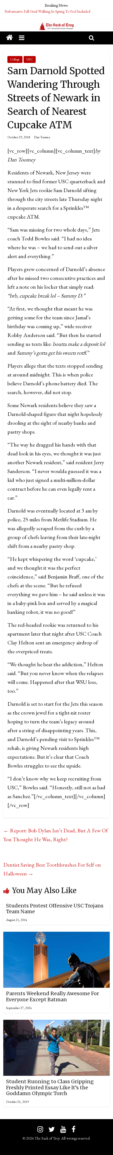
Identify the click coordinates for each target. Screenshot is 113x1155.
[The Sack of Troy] (56, 26)
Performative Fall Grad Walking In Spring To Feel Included (47, 11)
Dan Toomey (42, 137)
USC (29, 59)
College (15, 59)
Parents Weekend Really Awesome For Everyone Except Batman (52, 996)
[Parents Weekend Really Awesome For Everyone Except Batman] (56, 936)
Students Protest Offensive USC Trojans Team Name (54, 908)
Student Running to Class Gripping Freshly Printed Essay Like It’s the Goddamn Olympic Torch (50, 1087)
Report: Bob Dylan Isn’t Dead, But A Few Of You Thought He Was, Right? (55, 835)
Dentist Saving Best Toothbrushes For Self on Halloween (52, 869)
